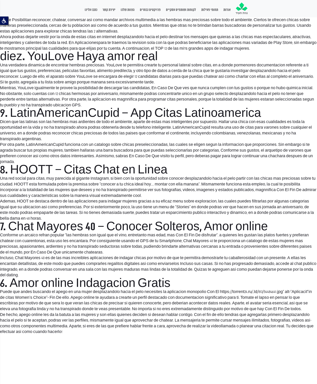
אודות (227, 10)
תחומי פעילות (209, 10)
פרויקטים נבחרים (150, 10)
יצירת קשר (109, 10)
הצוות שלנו (128, 10)
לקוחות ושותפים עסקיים (181, 10)
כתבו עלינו (91, 10)
